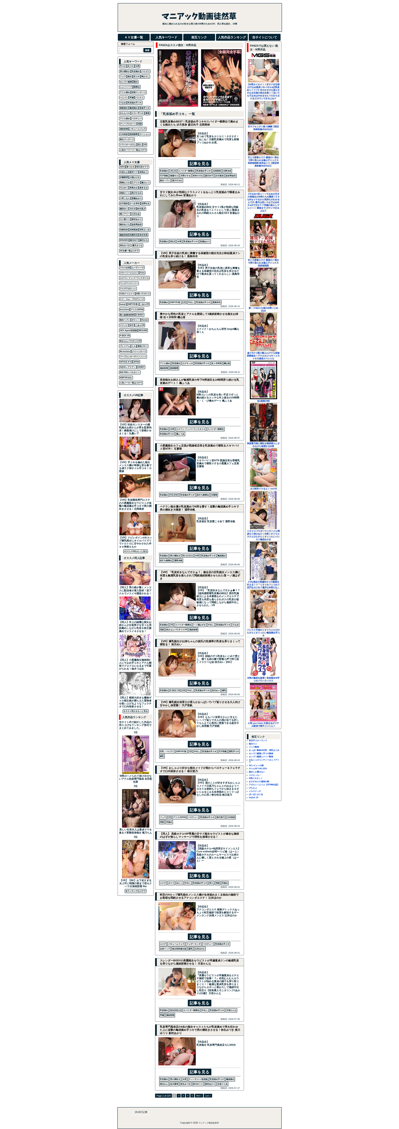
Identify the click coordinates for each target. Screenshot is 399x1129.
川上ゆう (124, 188)
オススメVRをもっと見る (135, 551)
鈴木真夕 (141, 209)
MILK (172, 241)
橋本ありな (125, 224)
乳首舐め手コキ (204, 171)
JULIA (173, 171)
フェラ (163, 817)
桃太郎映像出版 (179, 949)
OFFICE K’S (125, 362)
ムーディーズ (138, 267)
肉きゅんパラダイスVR (176, 629)
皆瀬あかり (205, 241)
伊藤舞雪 (124, 177)
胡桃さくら (125, 193)
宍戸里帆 (164, 175)
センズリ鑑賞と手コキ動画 (261, 753)
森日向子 (209, 175)
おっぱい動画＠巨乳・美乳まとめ (264, 750)
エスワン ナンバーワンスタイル (190, 429)
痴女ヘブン (165, 180)
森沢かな (144, 240)
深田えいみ (144, 229)
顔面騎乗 (174, 368)
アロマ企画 (125, 267)
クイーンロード (139, 351)
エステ (163, 883)
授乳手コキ (234, 751)
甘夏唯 (214, 495)
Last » (208, 1096)
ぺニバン (124, 97)
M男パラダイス (143, 294)
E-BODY (140, 315)
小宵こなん (125, 198)
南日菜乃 (221, 817)
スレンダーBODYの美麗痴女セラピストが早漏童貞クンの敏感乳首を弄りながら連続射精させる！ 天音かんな (199, 962)
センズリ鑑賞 (126, 82)
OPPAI (136, 362)
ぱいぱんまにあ (256, 794)
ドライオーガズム (128, 144)
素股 (148, 113)
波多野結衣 (231, 175)
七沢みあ (136, 214)
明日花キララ (142, 167)
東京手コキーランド (258, 740)
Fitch (142, 273)
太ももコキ (125, 113)
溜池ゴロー (142, 346)
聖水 (136, 82)
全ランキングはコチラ (135, 891)
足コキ (131, 66)
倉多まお (143, 188)
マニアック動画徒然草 (209, 1123)
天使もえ (124, 172)
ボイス (171, 883)
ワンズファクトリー (129, 283)
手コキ (123, 66)
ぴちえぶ (253, 788)
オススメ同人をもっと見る (135, 711)
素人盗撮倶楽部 (127, 315)
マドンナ (124, 325)
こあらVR (144, 304)
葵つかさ (130, 167)
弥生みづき (185, 1084)
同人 (211, 883)
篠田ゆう (124, 209)
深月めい (216, 690)
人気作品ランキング (232, 37)
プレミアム (125, 346)
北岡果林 (217, 171)
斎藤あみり (137, 198)
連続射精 (164, 368)
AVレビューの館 (256, 765)
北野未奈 (227, 171)
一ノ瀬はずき (200, 625)
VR (184, 302)
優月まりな (137, 245)
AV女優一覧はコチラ (129, 251)
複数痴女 (124, 108)
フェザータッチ (194, 944)
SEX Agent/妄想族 (128, 330)
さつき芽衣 (135, 203)
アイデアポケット (128, 288)
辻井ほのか (200, 949)
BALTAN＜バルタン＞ (130, 372)
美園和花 (134, 235)
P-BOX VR (175, 690)
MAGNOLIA (175, 1010)
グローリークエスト (129, 273)
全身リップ (165, 949)
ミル (134, 346)
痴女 (130, 76)
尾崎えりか (125, 182)
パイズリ (146, 71)
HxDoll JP (253, 797)
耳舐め (169, 822)
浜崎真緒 (134, 229)
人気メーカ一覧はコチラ (131, 383)
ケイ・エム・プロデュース (132, 299)
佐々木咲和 (217, 363)
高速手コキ (144, 108)
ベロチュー (193, 817)
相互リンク (199, 37)
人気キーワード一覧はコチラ (133, 150)
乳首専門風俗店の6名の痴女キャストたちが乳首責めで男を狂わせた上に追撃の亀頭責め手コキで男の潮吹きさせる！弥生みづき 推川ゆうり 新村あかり (200, 1030)
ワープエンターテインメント (133, 356)
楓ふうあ (180, 434)
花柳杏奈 (124, 229)
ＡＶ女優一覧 (133, 37)
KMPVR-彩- (175, 302)
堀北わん (164, 1084)
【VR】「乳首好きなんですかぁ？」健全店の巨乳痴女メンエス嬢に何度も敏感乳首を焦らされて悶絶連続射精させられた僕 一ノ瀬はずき (200, 575)
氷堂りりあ (222, 1084)
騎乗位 (137, 87)
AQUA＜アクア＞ (128, 367)
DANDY (140, 367)
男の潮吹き (175, 556)
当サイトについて (264, 37)
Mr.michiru (188, 556)
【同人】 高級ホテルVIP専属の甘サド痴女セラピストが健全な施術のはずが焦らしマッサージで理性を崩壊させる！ (199, 835)
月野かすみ (185, 175)
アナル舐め (125, 118)
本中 (132, 325)
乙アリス (136, 182)
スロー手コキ (138, 113)
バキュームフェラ (176, 944)
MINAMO (124, 240)
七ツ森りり (125, 219)
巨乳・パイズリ (167, 751)
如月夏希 (174, 1084)
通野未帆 (178, 560)
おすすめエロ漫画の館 (259, 781)
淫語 (162, 629)
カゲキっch (188, 363)
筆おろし (145, 76)
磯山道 (227, 363)
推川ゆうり (198, 1084)
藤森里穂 (124, 235)
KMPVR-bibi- (126, 377)
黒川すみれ (177, 180)
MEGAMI (143, 330)
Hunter (145, 320)
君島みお (134, 188)
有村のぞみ (198, 175)
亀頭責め (222, 556)
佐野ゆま (146, 203)
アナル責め (165, 363)
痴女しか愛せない (257, 772)
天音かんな (231, 1010)
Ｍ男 (179, 241)
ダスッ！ (136, 320)
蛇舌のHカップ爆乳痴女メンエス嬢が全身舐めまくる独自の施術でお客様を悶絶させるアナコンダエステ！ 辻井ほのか (199, 896)
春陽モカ (174, 175)
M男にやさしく (256, 778)
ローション (144, 134)
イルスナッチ (255, 791)
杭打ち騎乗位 (203, 495)
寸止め (236, 625)
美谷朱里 (143, 235)
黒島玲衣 (217, 302)
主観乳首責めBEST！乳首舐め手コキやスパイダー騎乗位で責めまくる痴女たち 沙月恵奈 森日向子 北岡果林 (199, 123)
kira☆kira (124, 309)
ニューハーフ (126, 87)
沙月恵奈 (219, 175)
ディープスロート (128, 124)
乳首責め (164, 171)
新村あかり (210, 1084)
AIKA (122, 167)
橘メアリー (125, 214)
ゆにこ (179, 883)
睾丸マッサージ (127, 139)
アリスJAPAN (179, 817)
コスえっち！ (255, 775)
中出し (191, 302)
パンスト (139, 97)
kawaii (123, 304)
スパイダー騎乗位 (186, 171)
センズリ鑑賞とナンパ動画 (261, 756)
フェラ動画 (254, 747)
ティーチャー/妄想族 (198, 1079)
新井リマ (134, 172)
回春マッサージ (139, 92)
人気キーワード (166, 37)
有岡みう (143, 172)
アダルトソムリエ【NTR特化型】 (264, 784)
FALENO (174, 495)
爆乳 (224, 690)
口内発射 (231, 817)
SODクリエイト (127, 294)
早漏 (162, 1015)
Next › (199, 1096)
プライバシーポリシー (141, 1115)
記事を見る (199, 163)
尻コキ (136, 76)
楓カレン (146, 182)
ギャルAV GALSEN (258, 768)
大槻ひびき (135, 177)
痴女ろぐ (253, 744)
